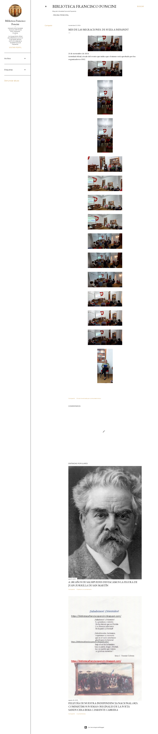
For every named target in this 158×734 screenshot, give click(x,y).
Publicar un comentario (84, 589)
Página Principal (61, 15)
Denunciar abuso (11, 81)
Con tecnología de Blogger (96, 727)
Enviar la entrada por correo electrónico (89, 398)
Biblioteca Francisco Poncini (84, 6)
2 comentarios (81, 714)
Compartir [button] (48, 25)
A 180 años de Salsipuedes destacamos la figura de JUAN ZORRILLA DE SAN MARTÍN (102, 583)
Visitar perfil (15, 47)
